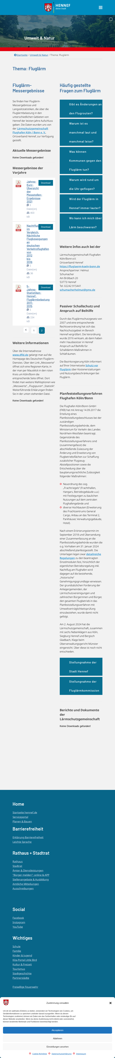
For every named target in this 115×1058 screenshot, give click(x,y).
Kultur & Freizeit (22, 964)
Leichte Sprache (22, 842)
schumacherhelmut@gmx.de (77, 289)
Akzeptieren (57, 1030)
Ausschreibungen (23, 888)
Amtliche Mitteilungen (26, 884)
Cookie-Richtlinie (39, 1053)
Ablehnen (57, 1038)
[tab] (81, 108)
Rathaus (18, 861)
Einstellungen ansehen (58, 1046)
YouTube (18, 927)
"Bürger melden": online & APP (31, 875)
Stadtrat (17, 866)
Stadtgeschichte (22, 973)
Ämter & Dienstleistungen (28, 870)
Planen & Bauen (22, 821)
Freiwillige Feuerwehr (25, 987)
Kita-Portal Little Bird (25, 960)
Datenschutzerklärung (61, 1053)
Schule (17, 946)
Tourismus (19, 969)
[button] (110, 1003)
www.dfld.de (20, 355)
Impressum (81, 1053)
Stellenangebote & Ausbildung (31, 879)
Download (45, 183)
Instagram (19, 922)
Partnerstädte (21, 978)
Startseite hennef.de (25, 812)
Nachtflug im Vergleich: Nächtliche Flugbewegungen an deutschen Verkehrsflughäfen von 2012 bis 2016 (38, 244)
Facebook (18, 918)
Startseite (22, 55)
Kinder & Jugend (22, 955)
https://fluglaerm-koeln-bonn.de (80, 266)
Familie (17, 951)
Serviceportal (20, 817)
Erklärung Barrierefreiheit (28, 837)
